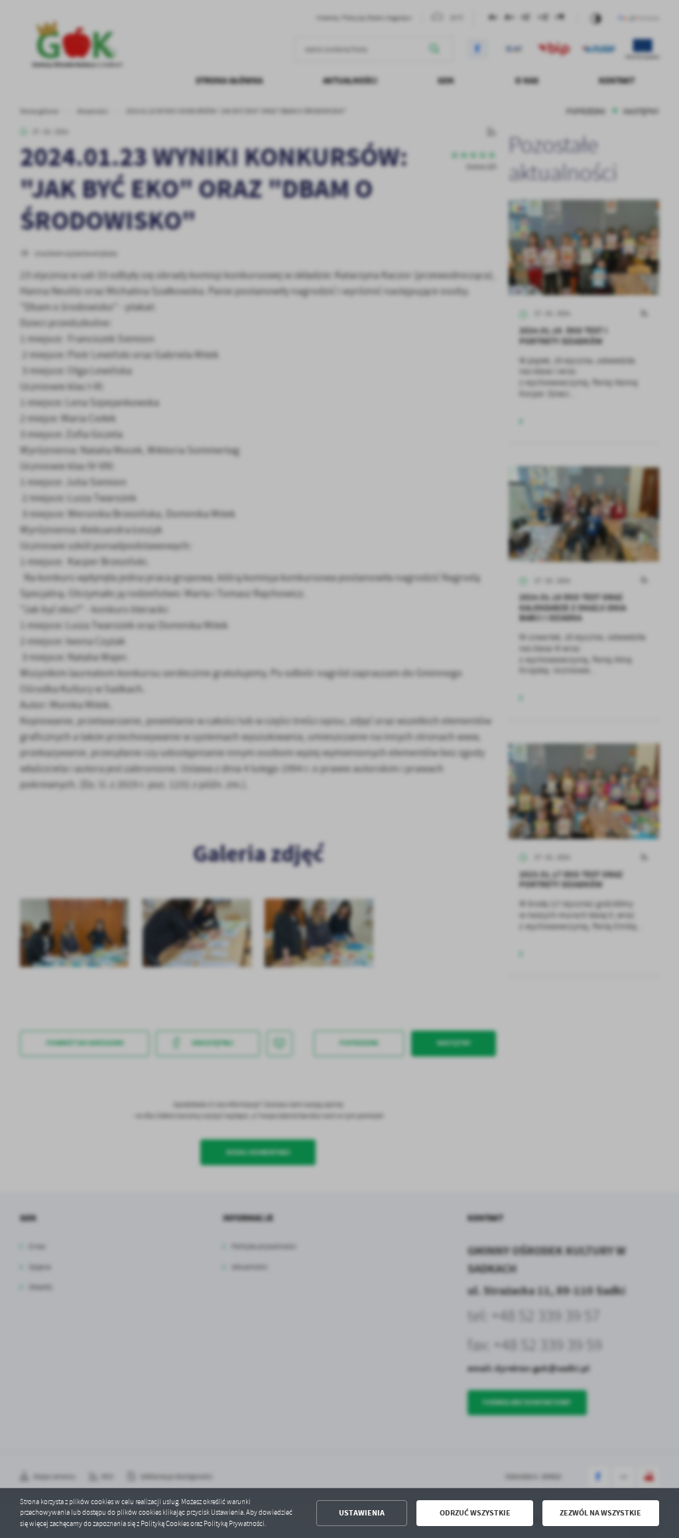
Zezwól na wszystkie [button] (600, 1512)
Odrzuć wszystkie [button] (475, 1512)
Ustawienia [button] (362, 1512)
